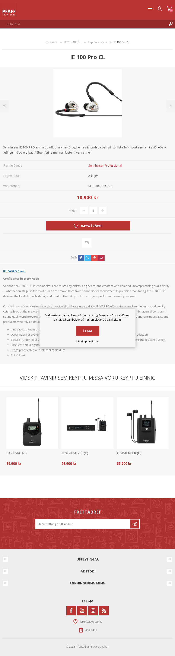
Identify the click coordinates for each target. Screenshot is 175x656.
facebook (81, 258)
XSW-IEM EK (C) (129, 453)
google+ (101, 258)
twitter (88, 258)
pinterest (94, 258)
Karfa (169, 8)
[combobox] (83, 24)
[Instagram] (93, 610)
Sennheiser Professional (105, 165)
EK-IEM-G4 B (16, 453)
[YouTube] (82, 610)
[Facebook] (71, 610)
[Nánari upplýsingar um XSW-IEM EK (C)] (143, 423)
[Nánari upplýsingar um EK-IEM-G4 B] (32, 423)
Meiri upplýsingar (87, 341)
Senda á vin (87, 243)
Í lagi (87, 331)
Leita (170, 24)
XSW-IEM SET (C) (74, 453)
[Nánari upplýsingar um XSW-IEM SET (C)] (87, 423)
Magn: (73, 210)
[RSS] (104, 610)
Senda (134, 524)
